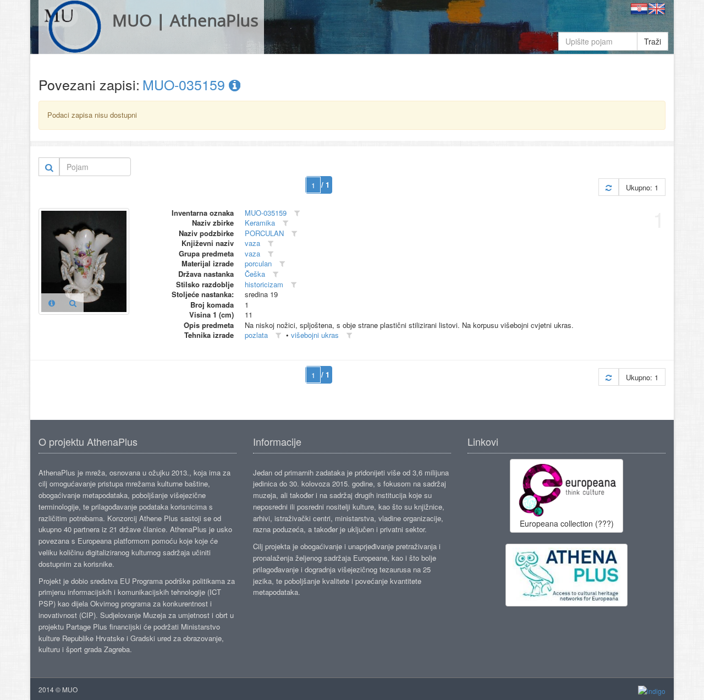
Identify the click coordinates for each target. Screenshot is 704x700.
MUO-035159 (185, 84)
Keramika (260, 222)
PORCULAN (264, 233)
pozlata (256, 335)
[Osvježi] (608, 187)
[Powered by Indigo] (652, 690)
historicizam (264, 284)
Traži (652, 41)
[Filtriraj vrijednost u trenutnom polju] (297, 213)
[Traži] (49, 166)
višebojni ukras (315, 335)
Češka (255, 274)
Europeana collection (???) (567, 523)
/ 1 (325, 184)
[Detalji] (51, 302)
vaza (252, 243)
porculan (258, 263)
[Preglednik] (73, 302)
